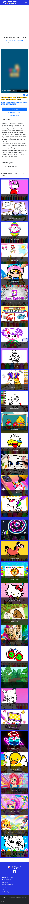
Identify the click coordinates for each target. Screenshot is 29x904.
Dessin (2, 99)
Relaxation (3, 97)
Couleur (19, 99)
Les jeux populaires (7, 877)
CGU (3, 889)
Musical (9, 97)
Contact (4, 887)
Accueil (8, 41)
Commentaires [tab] (14, 115)
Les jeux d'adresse (17, 41)
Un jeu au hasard (6, 880)
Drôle (14, 97)
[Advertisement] (14, 20)
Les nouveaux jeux (7, 875)
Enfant (18, 97)
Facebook (3, 902)
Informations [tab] (14, 109)
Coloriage (24, 97)
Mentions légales (6, 892)
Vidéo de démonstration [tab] (14, 112)
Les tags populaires (7, 884)
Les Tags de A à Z (6, 882)
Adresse (13, 99)
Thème (3, 104)
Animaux (8, 99)
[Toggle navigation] (26, 2)
